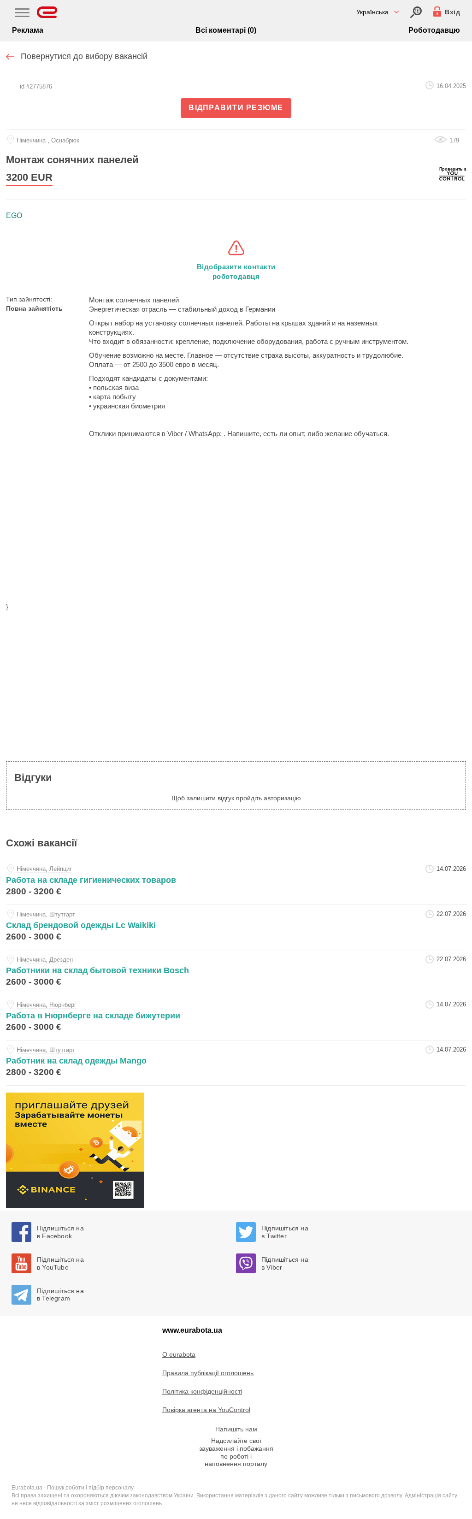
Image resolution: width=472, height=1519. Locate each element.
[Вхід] (416, 12)
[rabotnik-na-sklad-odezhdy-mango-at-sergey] (236, 1062)
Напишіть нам (236, 1429)
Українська (372, 12)
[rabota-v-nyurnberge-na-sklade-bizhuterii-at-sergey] (236, 1017)
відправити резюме (236, 108)
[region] (236, 526)
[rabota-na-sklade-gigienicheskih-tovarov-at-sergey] (236, 882)
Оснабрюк (65, 140)
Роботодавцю (434, 30)
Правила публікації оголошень (208, 1373)
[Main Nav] (22, 14)
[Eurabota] (47, 12)
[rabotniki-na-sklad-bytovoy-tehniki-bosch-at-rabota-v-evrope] (236, 972)
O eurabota (178, 1354)
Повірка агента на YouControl (206, 1409)
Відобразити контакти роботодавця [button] (236, 271)
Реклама (27, 30)
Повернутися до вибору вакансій (84, 56)
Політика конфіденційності (202, 1391)
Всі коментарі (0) (225, 30)
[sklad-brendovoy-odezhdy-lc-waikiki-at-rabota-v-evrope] (236, 927)
